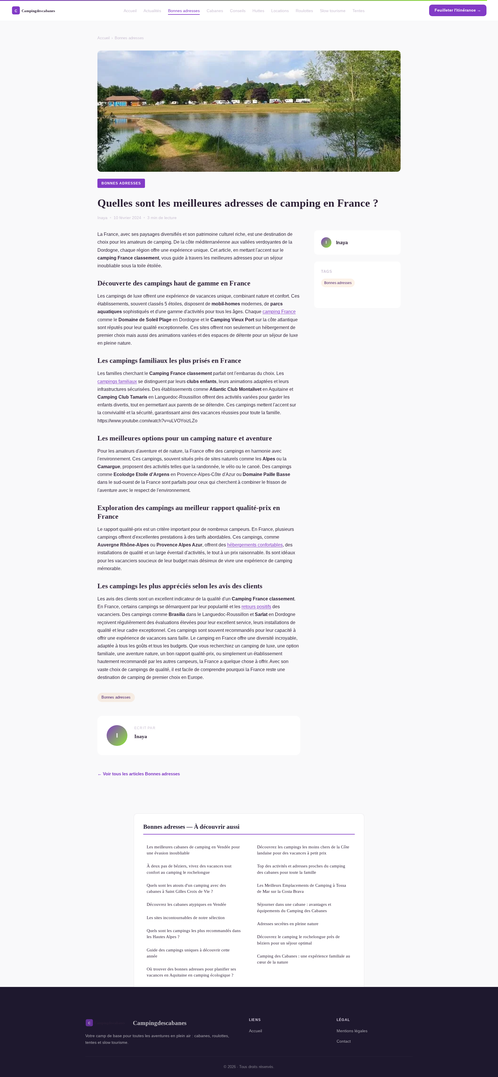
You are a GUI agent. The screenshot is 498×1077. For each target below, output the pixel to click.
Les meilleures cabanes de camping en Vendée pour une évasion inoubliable (193, 849)
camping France (279, 311)
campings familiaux (117, 381)
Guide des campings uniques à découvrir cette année (188, 952)
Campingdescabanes (159, 1023)
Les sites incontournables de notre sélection (186, 917)
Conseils (238, 10)
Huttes (258, 10)
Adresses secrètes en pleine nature (287, 923)
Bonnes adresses (184, 10)
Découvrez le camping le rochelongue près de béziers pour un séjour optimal (298, 939)
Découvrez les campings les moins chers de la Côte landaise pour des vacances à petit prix (303, 849)
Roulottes (304, 10)
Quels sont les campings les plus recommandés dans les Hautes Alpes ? (194, 933)
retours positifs (256, 606)
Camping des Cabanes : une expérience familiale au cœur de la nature (303, 958)
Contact (344, 1041)
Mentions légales (352, 1031)
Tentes (358, 10)
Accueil (130, 10)
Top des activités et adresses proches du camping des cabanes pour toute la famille (301, 868)
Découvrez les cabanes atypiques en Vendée (186, 904)
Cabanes (215, 10)
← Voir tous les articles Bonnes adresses (138, 773)
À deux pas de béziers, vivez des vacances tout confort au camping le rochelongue (189, 868)
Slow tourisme (333, 10)
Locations (280, 10)
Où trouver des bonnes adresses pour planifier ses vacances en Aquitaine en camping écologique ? (191, 971)
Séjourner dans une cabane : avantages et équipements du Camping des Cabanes (294, 907)
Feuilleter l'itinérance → (458, 10)
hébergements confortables (255, 544)
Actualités (152, 10)
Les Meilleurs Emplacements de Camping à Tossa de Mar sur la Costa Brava (301, 888)
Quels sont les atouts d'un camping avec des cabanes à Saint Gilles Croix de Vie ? (186, 888)
